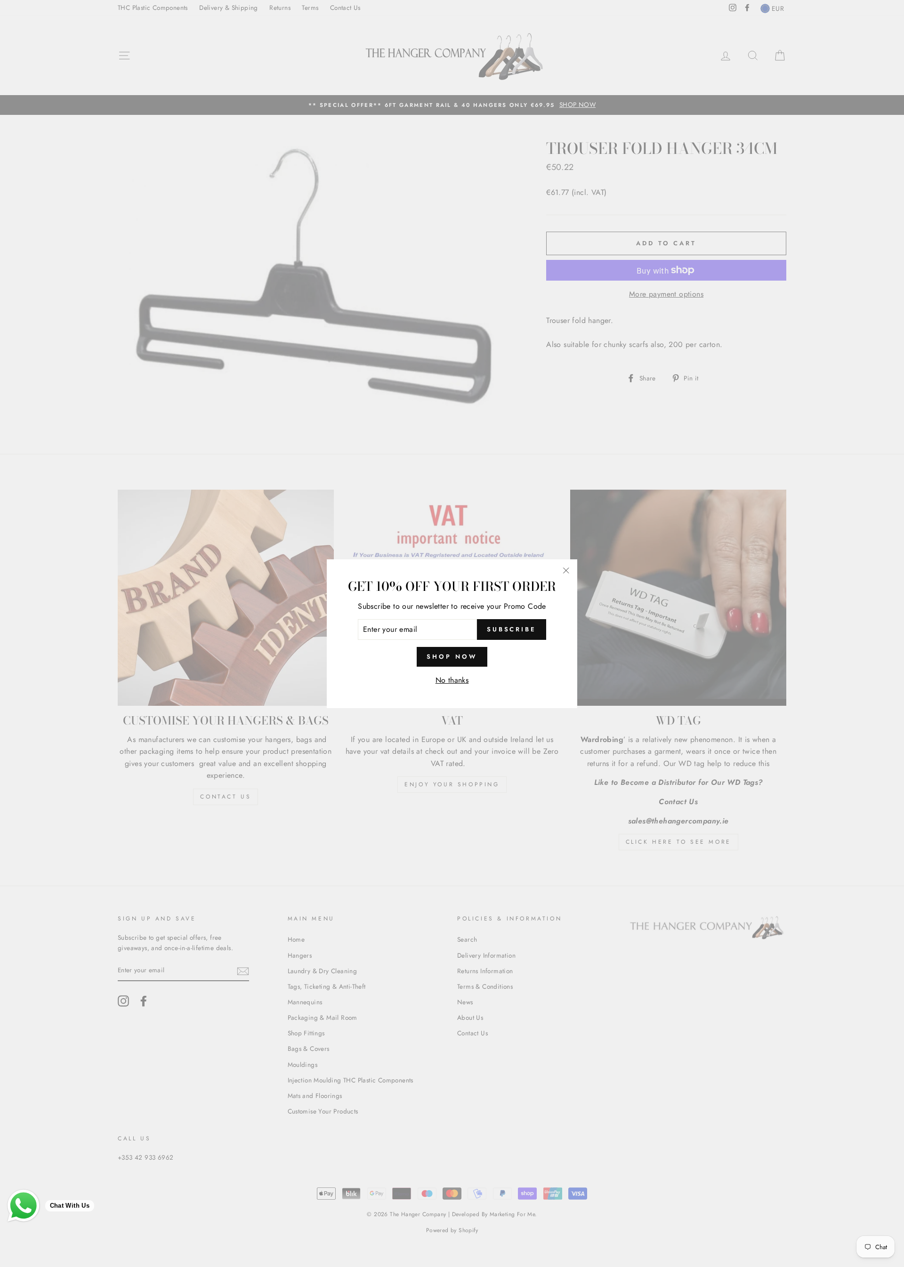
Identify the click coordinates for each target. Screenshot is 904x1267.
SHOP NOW (452, 656)
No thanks (452, 680)
